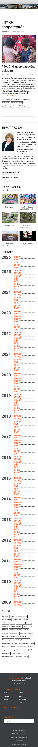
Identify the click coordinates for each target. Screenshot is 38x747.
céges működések (7, 99)
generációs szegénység (8, 106)
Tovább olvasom (10, 95)
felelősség (29, 623)
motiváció (26, 640)
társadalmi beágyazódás (22, 106)
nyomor (32, 643)
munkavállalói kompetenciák (9, 643)
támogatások (5, 653)
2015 (6, 478)
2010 (6, 582)
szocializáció (23, 650)
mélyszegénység (23, 643)
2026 (6, 257)
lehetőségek (19, 640)
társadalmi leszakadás (17, 653)
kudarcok (30, 633)
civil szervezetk (18, 99)
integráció (12, 629)
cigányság (19, 616)
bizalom (12, 616)
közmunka (5, 636)
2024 (6, 292)
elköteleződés (6, 102)
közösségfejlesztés (21, 636)
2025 (6, 272)
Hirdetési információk (19, 730)
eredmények (5, 623)
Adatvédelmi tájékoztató (19, 734)
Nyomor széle (13, 678)
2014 (6, 499)
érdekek (26, 656)
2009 (6, 602)
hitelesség (5, 629)
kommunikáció (14, 633)
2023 (6, 313)
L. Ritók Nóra (32, 74)
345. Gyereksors (8, 225)
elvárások (25, 619)
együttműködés (17, 619)
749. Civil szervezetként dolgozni (18, 68)
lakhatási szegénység (8, 640)
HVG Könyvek (22, 699)
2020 (6, 375)
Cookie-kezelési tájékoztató (19, 737)
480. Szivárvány (8, 207)
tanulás (31, 650)
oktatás (13, 646)
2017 (6, 437)
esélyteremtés (20, 623)
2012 (6, 540)
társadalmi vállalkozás (8, 656)
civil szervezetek (6, 619)
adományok (5, 616)
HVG (5, 692)
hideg (30, 626)
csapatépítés (26, 99)
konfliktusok (23, 633)
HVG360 (21, 692)
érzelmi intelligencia (16, 102)
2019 (6, 396)
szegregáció (30, 646)
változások (19, 656)
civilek (25, 616)
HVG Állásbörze (8, 703)
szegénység (15, 650)
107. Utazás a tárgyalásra (25, 226)
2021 (6, 354)
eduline (6, 699)
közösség (12, 636)
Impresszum (19, 740)
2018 (6, 416)
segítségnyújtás (21, 646)
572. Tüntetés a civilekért (7, 245)
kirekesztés (5, 633)
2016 (6, 458)
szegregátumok (6, 650)
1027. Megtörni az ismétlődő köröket (26, 208)
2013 (6, 520)
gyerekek (18, 626)
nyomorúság (5, 646)
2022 (6, 334)
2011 (6, 561)
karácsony (25, 629)
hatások (25, 626)
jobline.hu (6, 696)
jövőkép (19, 629)
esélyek (13, 623)
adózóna (21, 696)
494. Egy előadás (26, 244)
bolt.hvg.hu (22, 703)
